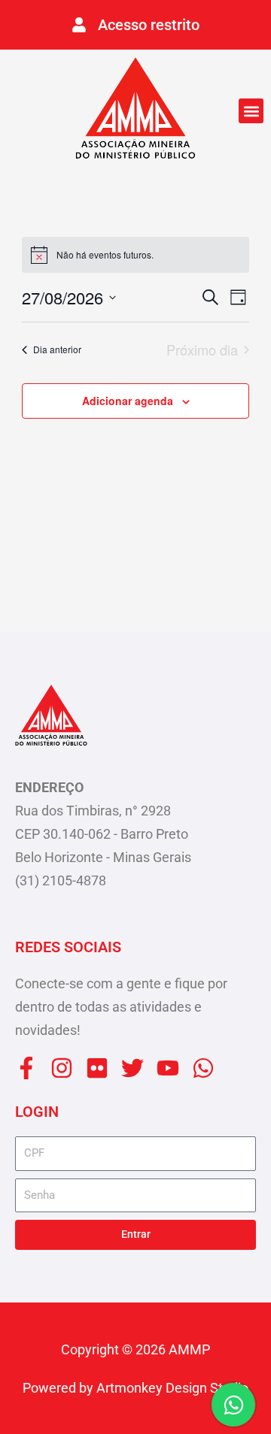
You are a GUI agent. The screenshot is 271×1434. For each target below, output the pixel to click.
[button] (251, 110)
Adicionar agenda (127, 400)
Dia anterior (57, 349)
